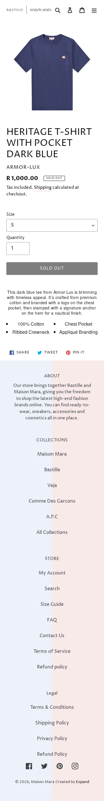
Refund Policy (52, 754)
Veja (52, 485)
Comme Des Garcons (52, 501)
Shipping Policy (52, 723)
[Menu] (94, 9)
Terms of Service (52, 651)
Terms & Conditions (52, 707)
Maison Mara (52, 454)
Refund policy (52, 667)
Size (10, 214)
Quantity (15, 237)
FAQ (52, 620)
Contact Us (52, 636)
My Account (52, 573)
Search (52, 589)
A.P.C (52, 517)
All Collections (52, 532)
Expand (82, 782)
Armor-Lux (63, 292)
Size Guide (52, 604)
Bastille (52, 470)
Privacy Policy (52, 738)
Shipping (43, 187)
